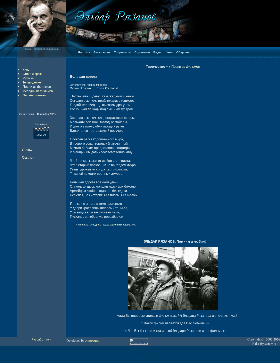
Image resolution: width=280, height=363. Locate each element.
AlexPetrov (92, 340)
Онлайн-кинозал (34, 95)
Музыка (28, 78)
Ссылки (28, 157)
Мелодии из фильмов (38, 91)
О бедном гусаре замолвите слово (110, 224)
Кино (26, 69)
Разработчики (41, 339)
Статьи (27, 150)
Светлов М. (111, 88)
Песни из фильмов (185, 66)
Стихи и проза (32, 74)
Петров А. (85, 88)
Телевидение (32, 82)
